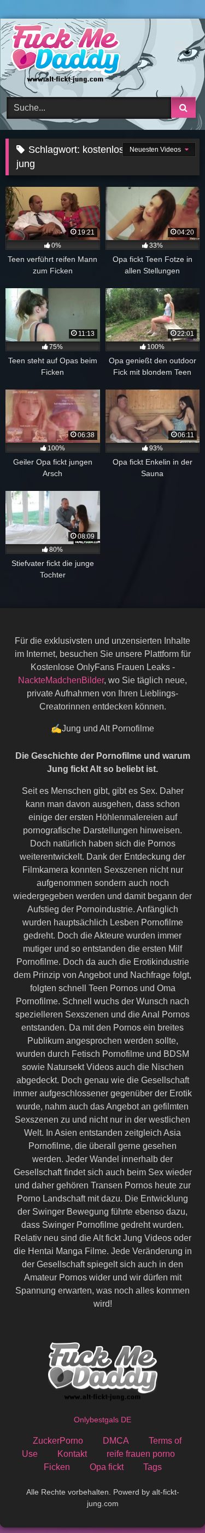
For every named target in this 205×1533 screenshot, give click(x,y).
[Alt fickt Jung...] (84, 56)
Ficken (57, 1467)
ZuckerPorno (58, 1440)
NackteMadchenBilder (61, 680)
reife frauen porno (141, 1453)
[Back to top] (171, 1500)
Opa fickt (107, 1467)
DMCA (116, 1440)
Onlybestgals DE (102, 1419)
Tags (152, 1467)
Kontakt (72, 1453)
